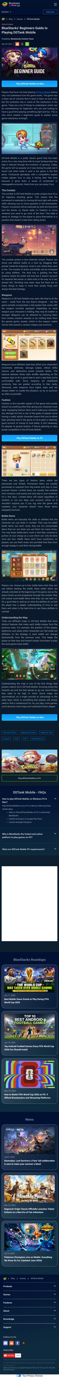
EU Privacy (41, 1368)
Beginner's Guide (28, 732)
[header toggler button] (55, 4)
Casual (6, 739)
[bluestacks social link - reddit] (11, 1343)
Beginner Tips (46, 732)
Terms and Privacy (10, 1368)
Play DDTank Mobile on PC (30, 438)
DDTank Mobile (33, 19)
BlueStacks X (37, 739)
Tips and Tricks (9, 732)
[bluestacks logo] (11, 4)
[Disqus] (29, 903)
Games (20, 19)
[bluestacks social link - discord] (5, 1343)
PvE (16, 739)
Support (7, 1327)
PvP (25, 739)
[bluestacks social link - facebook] (17, 1343)
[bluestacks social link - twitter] (23, 1343)
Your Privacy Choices (32, 1375)
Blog (11, 19)
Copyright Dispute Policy (27, 1368)
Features (7, 1302)
